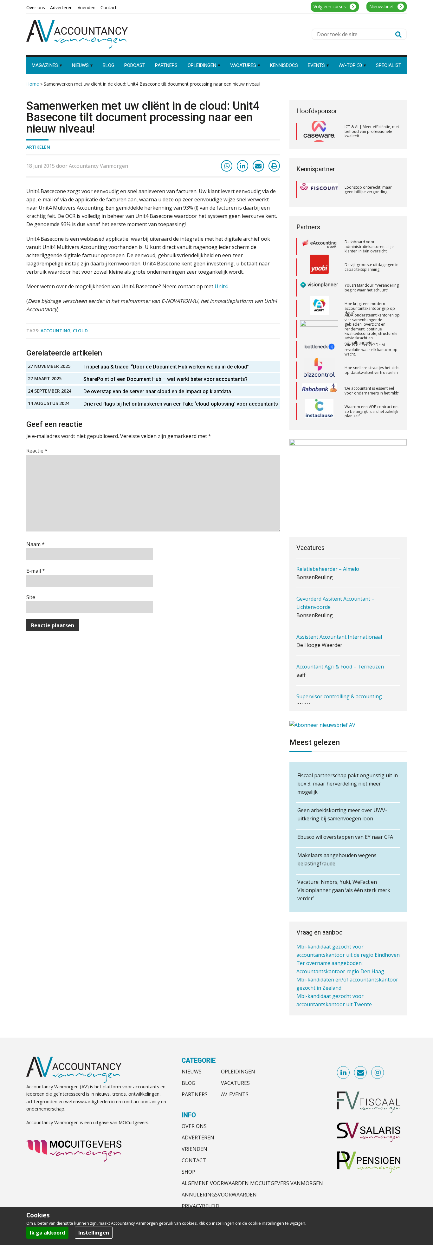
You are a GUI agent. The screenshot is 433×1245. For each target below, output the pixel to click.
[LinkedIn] (242, 166)
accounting (55, 331)
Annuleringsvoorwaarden (219, 1194)
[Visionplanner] (319, 268)
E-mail (35, 570)
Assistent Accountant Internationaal (339, 622)
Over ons (194, 1126)
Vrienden (194, 1148)
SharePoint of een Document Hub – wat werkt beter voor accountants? (165, 379)
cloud (80, 331)
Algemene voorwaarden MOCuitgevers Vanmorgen (252, 1183)
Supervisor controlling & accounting (339, 682)
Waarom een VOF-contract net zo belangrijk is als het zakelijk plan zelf (372, 391)
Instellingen (93, 1232)
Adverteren (198, 1137)
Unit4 (221, 286)
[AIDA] (319, 309)
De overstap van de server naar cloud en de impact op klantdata (157, 391)
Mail (360, 1072)
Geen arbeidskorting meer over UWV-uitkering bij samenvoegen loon (342, 814)
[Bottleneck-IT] (319, 330)
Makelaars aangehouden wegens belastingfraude (337, 859)
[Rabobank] (319, 371)
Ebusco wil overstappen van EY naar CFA (345, 836)
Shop (188, 1171)
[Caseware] (319, 131)
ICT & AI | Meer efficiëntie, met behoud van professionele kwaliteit (372, 131)
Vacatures (235, 1082)
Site (30, 597)
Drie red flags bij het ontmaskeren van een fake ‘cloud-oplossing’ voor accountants (180, 404)
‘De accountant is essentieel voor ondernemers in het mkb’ (372, 371)
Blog (188, 1082)
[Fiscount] (319, 189)
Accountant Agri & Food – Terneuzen (340, 652)
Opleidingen (238, 1071)
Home (32, 84)
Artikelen (38, 147)
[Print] (274, 166)
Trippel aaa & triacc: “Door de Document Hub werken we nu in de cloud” (166, 367)
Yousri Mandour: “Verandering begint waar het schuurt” (372, 268)
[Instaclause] (319, 392)
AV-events (235, 1094)
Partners (195, 1094)
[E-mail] (258, 166)
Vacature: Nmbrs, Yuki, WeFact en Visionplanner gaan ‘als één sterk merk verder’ (343, 890)
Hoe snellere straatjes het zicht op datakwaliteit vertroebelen (372, 350)
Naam (35, 544)
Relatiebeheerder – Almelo (327, 554)
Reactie (37, 450)
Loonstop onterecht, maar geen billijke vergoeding (368, 189)
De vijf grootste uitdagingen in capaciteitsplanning (371, 247)
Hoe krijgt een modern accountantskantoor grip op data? (370, 288)
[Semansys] (319, 412)
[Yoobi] (319, 247)
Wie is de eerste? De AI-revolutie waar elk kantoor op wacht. (371, 330)
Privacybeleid (200, 1206)
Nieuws (192, 1071)
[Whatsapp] (226, 166)
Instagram (378, 1072)
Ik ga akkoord (47, 1232)
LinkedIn (343, 1072)
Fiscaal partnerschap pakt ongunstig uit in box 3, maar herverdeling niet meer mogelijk (347, 783)
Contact (194, 1160)
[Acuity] (319, 289)
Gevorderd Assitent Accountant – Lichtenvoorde (335, 588)
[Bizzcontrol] (319, 350)
